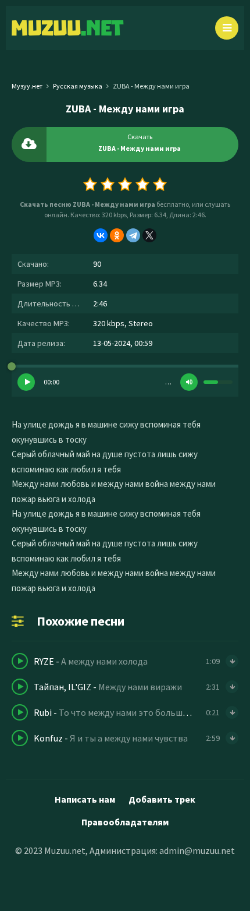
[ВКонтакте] (101, 235)
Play (26, 382)
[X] (149, 235)
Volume (189, 382)
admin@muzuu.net (197, 850)
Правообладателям (125, 822)
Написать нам (85, 799)
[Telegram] (133, 235)
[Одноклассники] (117, 235)
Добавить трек (161, 799)
